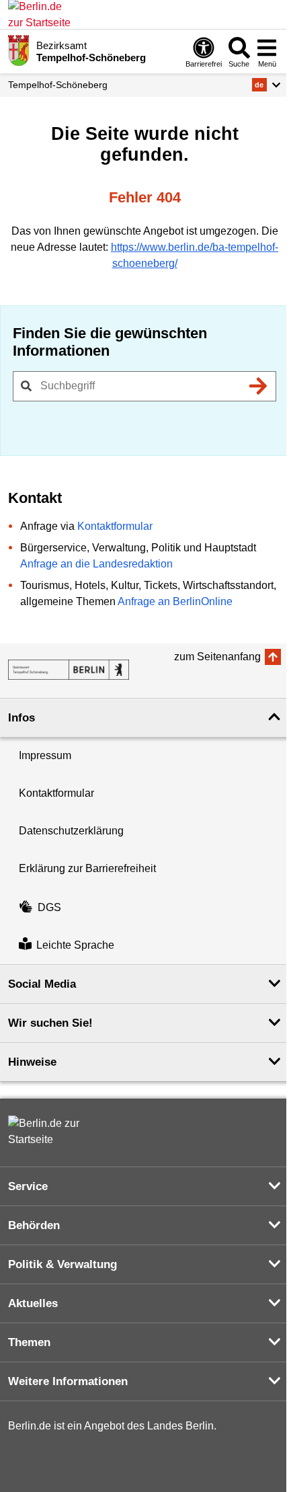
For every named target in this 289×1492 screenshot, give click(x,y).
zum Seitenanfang (217, 656)
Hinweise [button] (32, 1062)
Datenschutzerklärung (71, 830)
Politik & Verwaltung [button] (62, 1264)
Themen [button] (29, 1342)
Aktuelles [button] (33, 1303)
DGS (49, 907)
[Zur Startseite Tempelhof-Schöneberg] (18, 50)
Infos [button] (21, 717)
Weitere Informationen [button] (68, 1381)
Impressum (45, 755)
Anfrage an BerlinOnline (175, 601)
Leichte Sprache (75, 945)
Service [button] (28, 1186)
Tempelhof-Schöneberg (58, 84)
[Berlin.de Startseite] (48, 1131)
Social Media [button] (42, 984)
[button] (266, 84)
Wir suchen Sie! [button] (50, 1023)
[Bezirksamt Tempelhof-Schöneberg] (68, 670)
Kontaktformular (115, 526)
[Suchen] (258, 386)
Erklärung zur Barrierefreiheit (87, 868)
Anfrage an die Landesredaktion (96, 564)
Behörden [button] (34, 1225)
